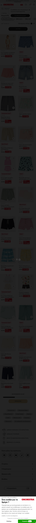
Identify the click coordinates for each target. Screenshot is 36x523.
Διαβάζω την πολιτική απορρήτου (10, 515)
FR (32, 521)
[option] (32, 521)
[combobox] (29, 521)
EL (30, 521)
